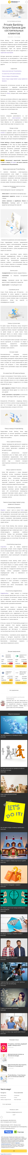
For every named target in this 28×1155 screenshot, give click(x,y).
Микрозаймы (3, 1095)
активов (3, 132)
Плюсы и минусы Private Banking (10, 76)
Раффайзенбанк (4, 593)
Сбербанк (3, 510)
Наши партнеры (17, 1099)
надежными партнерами (7, 52)
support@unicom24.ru (6, 1154)
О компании (16, 1095)
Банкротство (3, 1097)
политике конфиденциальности (10, 1143)
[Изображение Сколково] (19, 1131)
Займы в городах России (6, 1099)
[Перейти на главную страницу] (14, 2)
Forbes (22, 510)
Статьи (15, 1097)
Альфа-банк (3, 546)
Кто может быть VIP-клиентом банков (11, 73)
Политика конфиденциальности (14, 1112)
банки (8, 93)
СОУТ (14, 1114)
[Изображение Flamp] (8, 1131)
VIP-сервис (13, 162)
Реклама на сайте (14, 1109)
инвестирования (16, 118)
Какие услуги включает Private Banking (11, 71)
